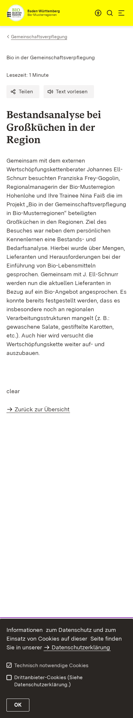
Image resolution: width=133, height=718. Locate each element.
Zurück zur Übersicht (42, 409)
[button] (22, 91)
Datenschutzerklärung (81, 647)
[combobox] (98, 13)
